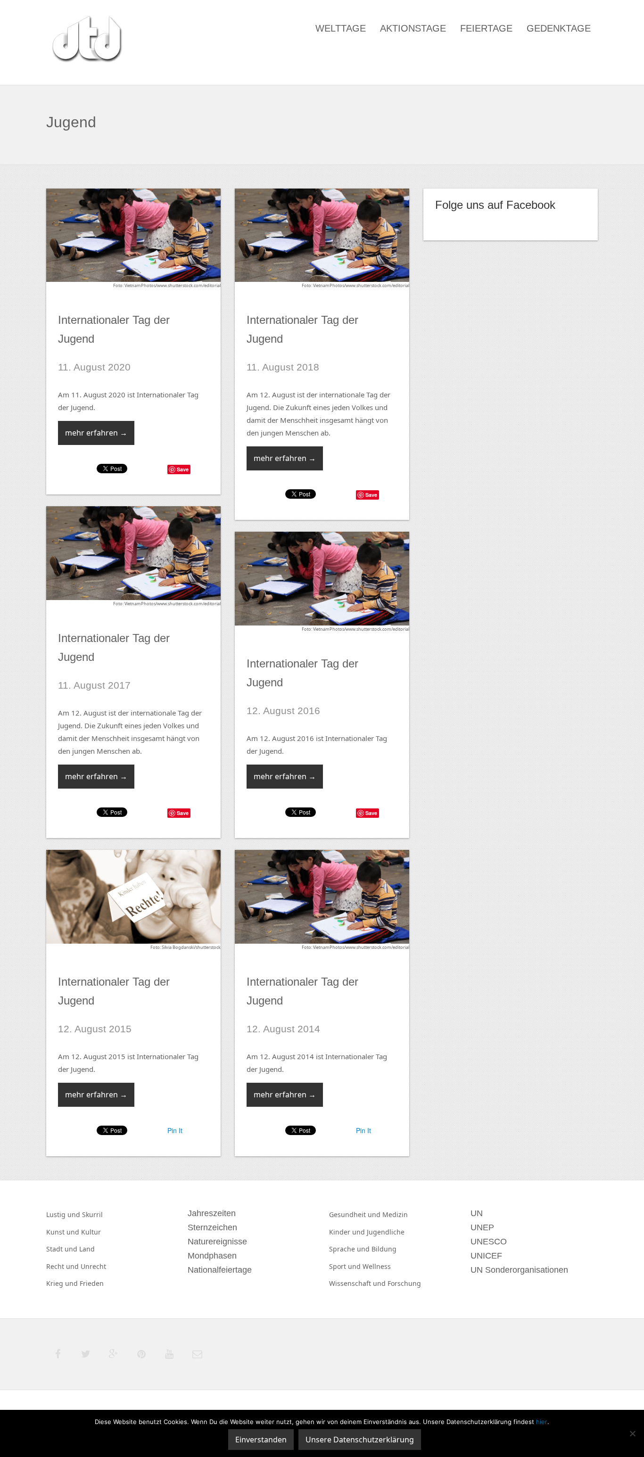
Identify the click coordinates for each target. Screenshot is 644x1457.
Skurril (92, 1214)
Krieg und (63, 1283)
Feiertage (486, 28)
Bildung (384, 1248)
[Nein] (632, 1433)
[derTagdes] (85, 40)
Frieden (92, 1283)
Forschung (404, 1283)
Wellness (377, 1266)
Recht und (63, 1266)
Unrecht (93, 1266)
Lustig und (64, 1214)
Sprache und (350, 1248)
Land (87, 1248)
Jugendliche (386, 1231)
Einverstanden (261, 1439)
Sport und (346, 1266)
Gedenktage (559, 28)
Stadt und (62, 1248)
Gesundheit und (355, 1214)
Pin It (174, 1130)
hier (541, 1421)
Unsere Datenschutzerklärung (359, 1439)
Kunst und (63, 1231)
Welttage (340, 28)
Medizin (395, 1214)
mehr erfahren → (96, 433)
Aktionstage (413, 28)
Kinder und (348, 1231)
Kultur (91, 1231)
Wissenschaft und (358, 1283)
